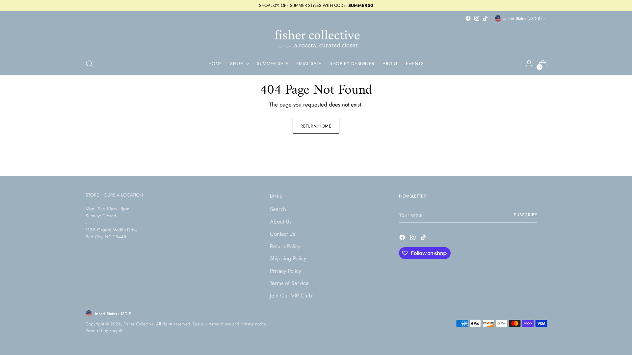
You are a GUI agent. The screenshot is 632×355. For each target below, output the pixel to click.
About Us (281, 221)
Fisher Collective (138, 324)
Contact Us (282, 234)
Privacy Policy (285, 271)
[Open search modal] (89, 63)
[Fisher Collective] (316, 38)
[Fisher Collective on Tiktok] (485, 18)
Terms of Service (289, 283)
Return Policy (285, 246)
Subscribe (525, 215)
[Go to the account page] (529, 63)
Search (278, 209)
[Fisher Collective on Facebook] (468, 18)
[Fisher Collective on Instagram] (477, 18)
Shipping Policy (288, 258)
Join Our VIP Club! (292, 295)
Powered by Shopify (104, 330)
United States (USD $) (522, 18)
